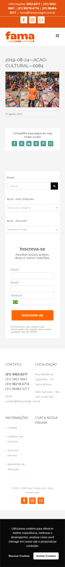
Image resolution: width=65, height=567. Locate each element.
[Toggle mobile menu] (58, 36)
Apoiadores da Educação (16, 466)
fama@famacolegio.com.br (38, 13)
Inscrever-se (32, 315)
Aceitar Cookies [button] (46, 555)
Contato (12, 427)
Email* (15, 282)
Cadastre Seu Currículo (15, 439)
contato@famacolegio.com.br (22, 401)
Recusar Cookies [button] (19, 555)
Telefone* (17, 295)
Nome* (15, 269)
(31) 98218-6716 (17, 384)
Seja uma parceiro (13, 453)
